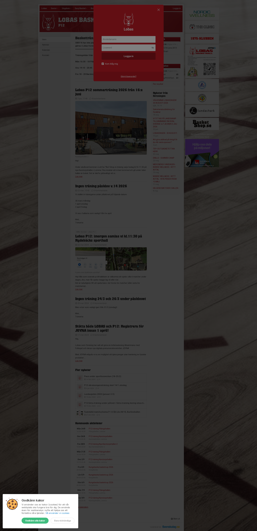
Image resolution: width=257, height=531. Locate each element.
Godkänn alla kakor (35, 520)
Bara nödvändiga (62, 520)
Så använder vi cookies (57, 513)
